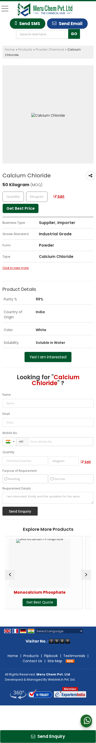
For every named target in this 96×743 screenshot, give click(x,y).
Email (6, 414)
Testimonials (74, 655)
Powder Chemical (50, 49)
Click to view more (15, 268)
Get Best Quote (23, 602)
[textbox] (43, 34)
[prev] (10, 575)
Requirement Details (16, 488)
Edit (60, 196)
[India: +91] (9, 441)
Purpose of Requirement (19, 471)
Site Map (55, 661)
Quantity (8, 452)
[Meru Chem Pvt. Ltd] (45, 10)
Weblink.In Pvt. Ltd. (61, 679)
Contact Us (32, 661)
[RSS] (70, 661)
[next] (86, 575)
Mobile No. (10, 433)
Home (10, 49)
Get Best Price (20, 208)
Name (6, 395)
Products (25, 49)
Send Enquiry (50, 736)
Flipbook (51, 655)
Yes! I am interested (48, 357)
